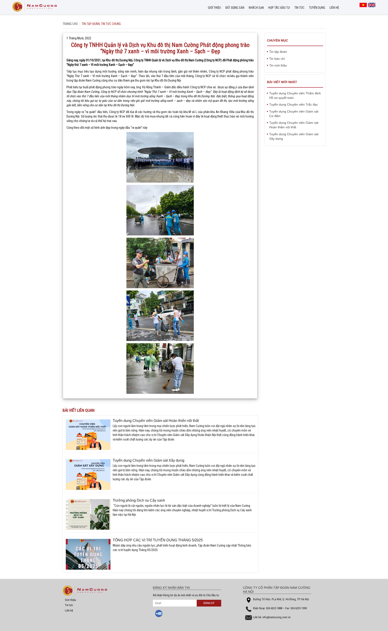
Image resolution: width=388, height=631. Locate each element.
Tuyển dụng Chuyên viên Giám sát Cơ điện (293, 114)
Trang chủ (70, 24)
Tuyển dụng (317, 7)
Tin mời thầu (278, 65)
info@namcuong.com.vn (276, 617)
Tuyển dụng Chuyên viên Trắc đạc (293, 104)
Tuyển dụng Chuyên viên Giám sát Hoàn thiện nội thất (156, 421)
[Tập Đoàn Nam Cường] (34, 6)
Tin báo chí (277, 58)
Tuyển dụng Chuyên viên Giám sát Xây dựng (148, 460)
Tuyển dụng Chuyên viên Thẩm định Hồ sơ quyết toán (295, 95)
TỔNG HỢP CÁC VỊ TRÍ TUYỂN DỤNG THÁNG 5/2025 (158, 540)
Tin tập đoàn (91, 24)
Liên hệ (334, 7)
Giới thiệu (214, 7)
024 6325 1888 (274, 608)
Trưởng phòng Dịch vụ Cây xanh (139, 500)
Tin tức (299, 7)
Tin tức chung (111, 24)
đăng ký (208, 603)
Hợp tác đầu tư (279, 7)
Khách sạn (256, 7)
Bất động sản (234, 7)
